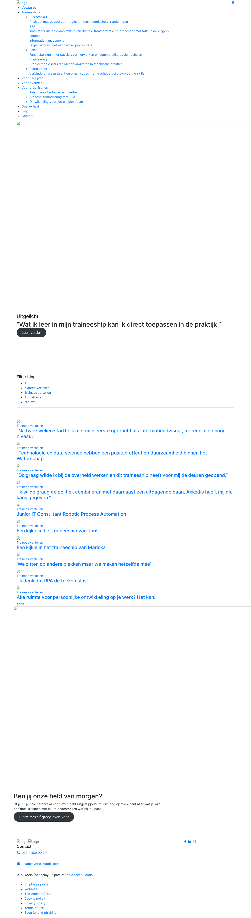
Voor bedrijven (32, 78)
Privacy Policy (35, 903)
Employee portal (37, 884)
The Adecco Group (39, 894)
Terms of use (34, 908)
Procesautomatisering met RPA (52, 97)
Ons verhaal (30, 106)
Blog (25, 111)
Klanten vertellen (37, 388)
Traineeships (31, 12)
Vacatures (29, 7)
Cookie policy (35, 898)
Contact (28, 116)
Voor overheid (32, 83)
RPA (99, 31)
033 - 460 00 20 (33, 853)
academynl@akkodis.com (40, 864)
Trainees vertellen (38, 392)
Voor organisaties (35, 87)
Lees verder (31, 333)
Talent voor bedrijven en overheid (54, 92)
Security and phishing (40, 912)
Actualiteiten (34, 397)
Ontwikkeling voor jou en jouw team (56, 102)
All (26, 383)
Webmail (31, 889)
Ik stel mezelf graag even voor (44, 817)
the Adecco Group (79, 875)
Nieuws (30, 402)
